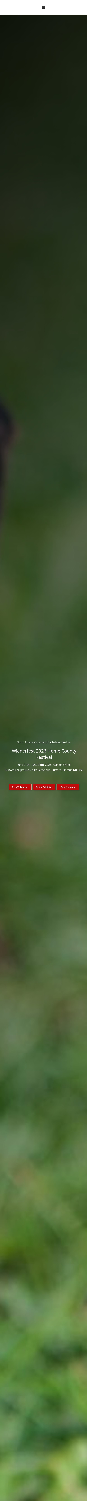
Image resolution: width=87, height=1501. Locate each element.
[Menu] (43, 7)
